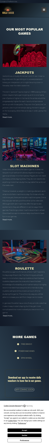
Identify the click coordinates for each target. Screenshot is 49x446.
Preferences (24, 440)
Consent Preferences (8, 1)
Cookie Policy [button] (12, 421)
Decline (24, 435)
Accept (24, 430)
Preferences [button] (22, 423)
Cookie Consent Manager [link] (12, 406)
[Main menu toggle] (44, 9)
